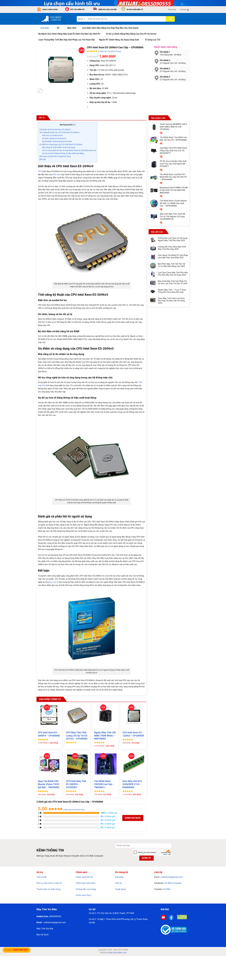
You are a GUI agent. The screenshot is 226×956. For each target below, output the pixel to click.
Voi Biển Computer (172, 883)
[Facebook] (171, 917)
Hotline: (16, 950)
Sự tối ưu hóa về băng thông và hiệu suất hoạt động (63, 153)
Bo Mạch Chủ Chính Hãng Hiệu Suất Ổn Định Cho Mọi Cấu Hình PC (69, 34)
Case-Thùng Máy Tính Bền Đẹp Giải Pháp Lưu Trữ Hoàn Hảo (66, 39)
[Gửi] (170, 19)
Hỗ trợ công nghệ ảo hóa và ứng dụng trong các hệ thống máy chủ (69, 150)
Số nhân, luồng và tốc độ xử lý (54, 138)
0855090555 (55, 916)
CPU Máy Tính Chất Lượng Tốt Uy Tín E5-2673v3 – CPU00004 (77, 735)
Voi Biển (166, 889)
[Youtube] (163, 917)
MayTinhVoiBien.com (117, 953)
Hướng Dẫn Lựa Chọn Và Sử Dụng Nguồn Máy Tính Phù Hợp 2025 (172, 239)
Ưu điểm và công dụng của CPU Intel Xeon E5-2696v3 (60, 144)
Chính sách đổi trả (84, 877)
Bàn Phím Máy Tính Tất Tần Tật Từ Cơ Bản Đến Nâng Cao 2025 (171, 265)
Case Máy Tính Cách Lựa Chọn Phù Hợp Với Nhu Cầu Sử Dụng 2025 (171, 300)
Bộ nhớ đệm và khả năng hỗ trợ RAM (57, 141)
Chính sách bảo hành (85, 883)
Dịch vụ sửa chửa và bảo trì (49, 883)
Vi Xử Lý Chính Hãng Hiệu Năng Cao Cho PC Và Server (131, 34)
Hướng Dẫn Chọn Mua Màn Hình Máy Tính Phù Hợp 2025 (172, 248)
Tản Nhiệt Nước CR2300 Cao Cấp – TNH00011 (104, 784)
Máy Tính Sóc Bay (44, 928)
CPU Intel (56, 174)
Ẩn (74, 125)
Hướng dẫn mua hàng (86, 889)
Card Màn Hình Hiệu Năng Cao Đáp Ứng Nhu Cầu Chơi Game (110, 28)
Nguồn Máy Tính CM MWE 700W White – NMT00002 (105, 735)
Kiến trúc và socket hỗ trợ (52, 135)
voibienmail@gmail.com (171, 877)
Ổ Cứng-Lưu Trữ (152, 39)
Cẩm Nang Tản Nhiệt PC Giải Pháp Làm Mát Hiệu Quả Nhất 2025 (173, 256)
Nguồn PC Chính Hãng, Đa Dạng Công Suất (119, 39)
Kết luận (42, 159)
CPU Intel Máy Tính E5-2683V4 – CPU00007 (76, 784)
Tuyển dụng (120, 889)
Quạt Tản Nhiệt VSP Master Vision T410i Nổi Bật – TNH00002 (48, 784)
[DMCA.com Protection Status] (182, 917)
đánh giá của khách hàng (74, 810)
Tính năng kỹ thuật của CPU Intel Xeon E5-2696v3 (59, 132)
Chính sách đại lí (83, 895)
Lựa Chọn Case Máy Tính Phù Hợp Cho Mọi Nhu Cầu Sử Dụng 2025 (173, 273)
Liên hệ (118, 883)
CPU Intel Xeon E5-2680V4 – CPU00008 (49, 734)
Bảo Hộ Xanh (42, 934)
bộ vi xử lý (54, 582)
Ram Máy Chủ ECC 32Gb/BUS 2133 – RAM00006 (132, 784)
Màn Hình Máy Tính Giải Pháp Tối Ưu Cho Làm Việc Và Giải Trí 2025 (172, 282)
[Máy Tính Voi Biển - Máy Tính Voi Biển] (54, 19)
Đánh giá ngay (133, 818)
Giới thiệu (119, 877)
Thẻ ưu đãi (41, 877)
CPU (40, 171)
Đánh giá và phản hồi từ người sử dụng (55, 156)
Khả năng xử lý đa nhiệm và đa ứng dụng (58, 147)
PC (58, 28)
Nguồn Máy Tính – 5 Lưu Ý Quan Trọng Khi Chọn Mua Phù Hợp (172, 291)
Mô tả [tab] (41, 117)
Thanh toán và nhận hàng (48, 889)
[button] (172, 10)
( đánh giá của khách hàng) (109, 51)
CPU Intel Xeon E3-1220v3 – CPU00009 (133, 734)
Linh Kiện (44, 28)
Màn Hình (71, 28)
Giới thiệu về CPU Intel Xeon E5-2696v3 (55, 129)
